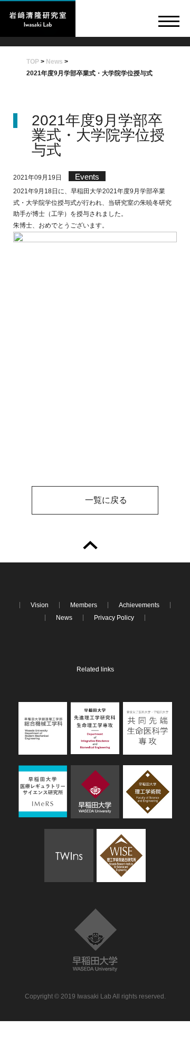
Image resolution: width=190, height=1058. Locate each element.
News (54, 61)
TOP (32, 61)
